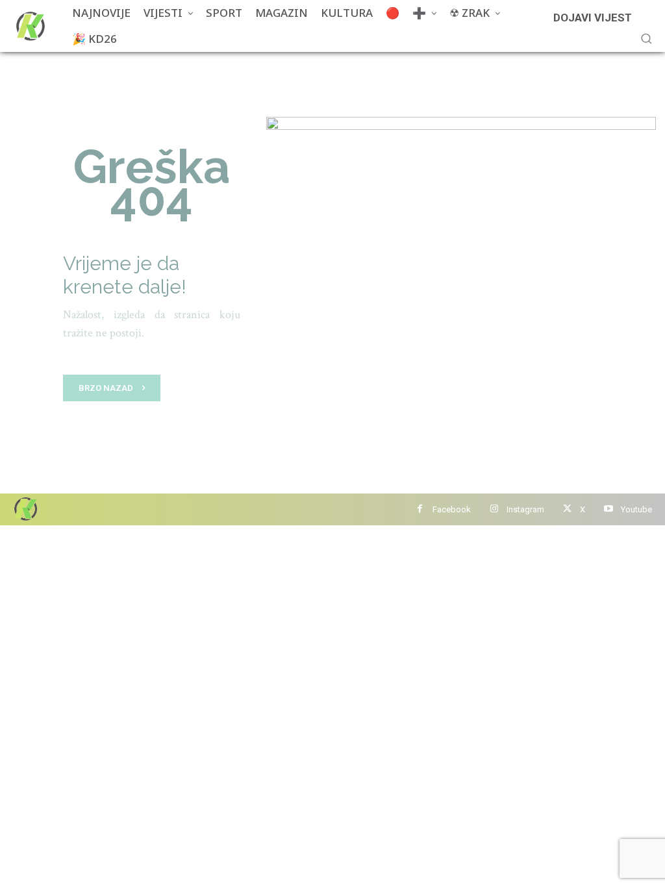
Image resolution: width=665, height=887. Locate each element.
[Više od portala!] (25, 509)
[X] (567, 509)
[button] (646, 38)
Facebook (452, 509)
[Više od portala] (29, 26)
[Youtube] (608, 509)
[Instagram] (494, 509)
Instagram (525, 509)
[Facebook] (419, 509)
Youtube (636, 509)
